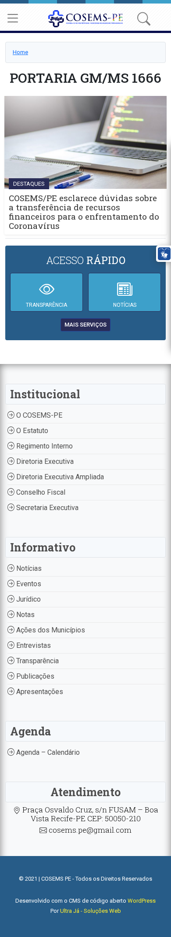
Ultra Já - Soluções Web (90, 911)
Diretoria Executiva (44, 461)
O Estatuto (31, 430)
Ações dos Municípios (49, 630)
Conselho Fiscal (39, 492)
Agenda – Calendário (47, 752)
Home (20, 52)
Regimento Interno (43, 446)
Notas (24, 614)
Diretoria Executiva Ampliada (59, 477)
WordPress (142, 901)
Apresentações (38, 691)
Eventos (27, 584)
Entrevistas (32, 645)
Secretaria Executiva (46, 507)
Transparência (36, 661)
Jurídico (27, 599)
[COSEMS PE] (85, 18)
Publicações (34, 676)
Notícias (28, 568)
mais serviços (85, 324)
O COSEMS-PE (38, 415)
